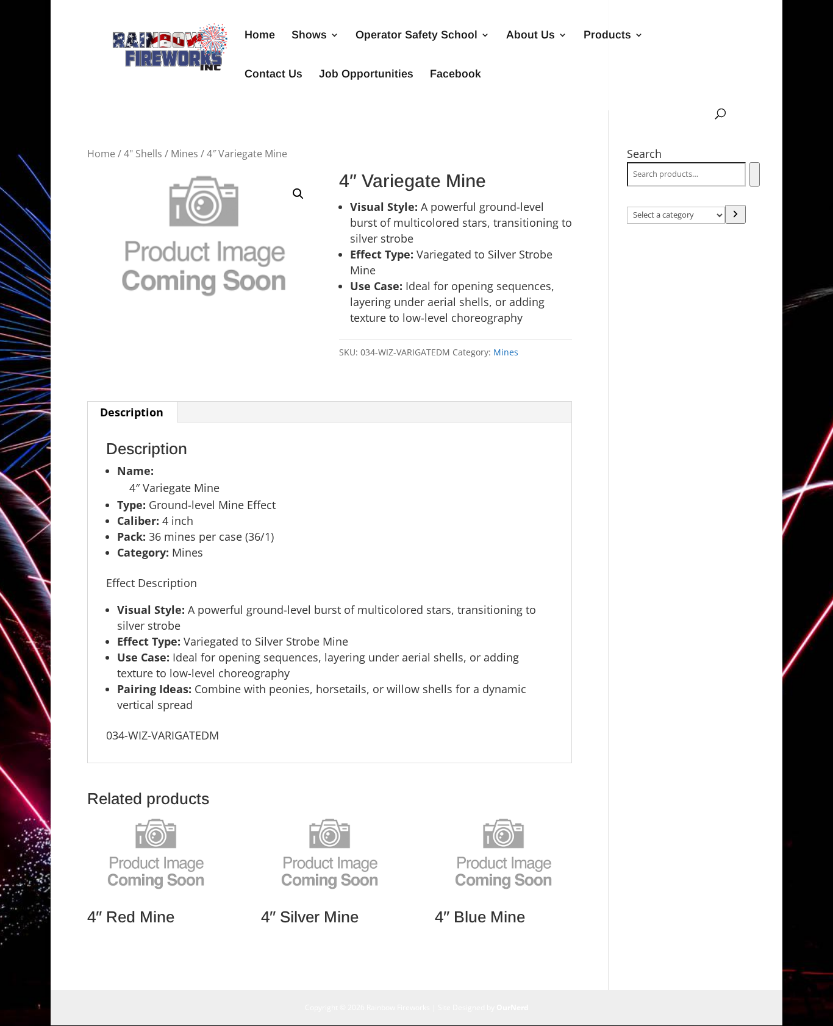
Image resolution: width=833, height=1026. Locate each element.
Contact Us (273, 74)
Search (644, 153)
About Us (530, 35)
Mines (184, 153)
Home (260, 35)
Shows (309, 35)
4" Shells (143, 153)
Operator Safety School (416, 35)
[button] (298, 194)
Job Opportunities (366, 74)
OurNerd (512, 1007)
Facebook (455, 74)
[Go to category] (735, 214)
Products (607, 35)
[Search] (754, 174)
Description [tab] (131, 412)
